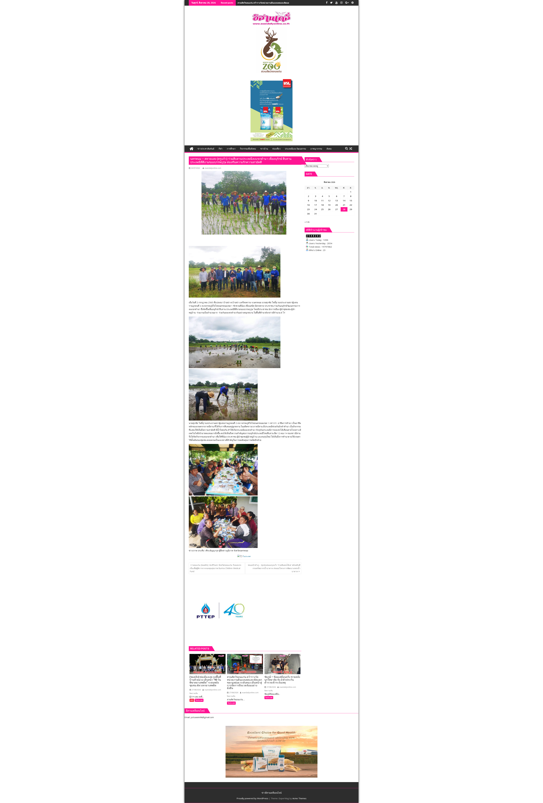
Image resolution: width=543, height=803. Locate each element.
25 (322, 209)
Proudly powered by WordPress (252, 798)
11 (322, 200)
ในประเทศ (247, 556)
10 (315, 200)
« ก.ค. (307, 221)
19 (329, 204)
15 (351, 200)
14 (344, 200)
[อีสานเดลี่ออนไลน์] (191, 148)
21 (344, 204)
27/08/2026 (196, 690)
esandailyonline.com (213, 168)
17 (315, 204)
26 (329, 209)
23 (308, 209)
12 (329, 200)
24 (315, 209)
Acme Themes (299, 798)
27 (336, 209)
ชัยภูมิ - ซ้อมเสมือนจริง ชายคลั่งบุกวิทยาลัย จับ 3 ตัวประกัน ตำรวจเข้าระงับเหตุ (272, 2)
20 (336, 204)
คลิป (191, 700)
